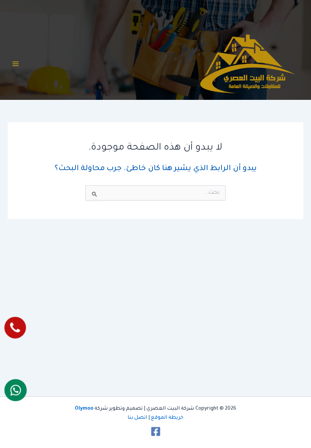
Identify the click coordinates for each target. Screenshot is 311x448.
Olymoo (84, 409)
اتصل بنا (137, 418)
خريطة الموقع (167, 418)
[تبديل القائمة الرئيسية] (16, 64)
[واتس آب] (16, 390)
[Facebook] (156, 431)
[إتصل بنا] (15, 327)
